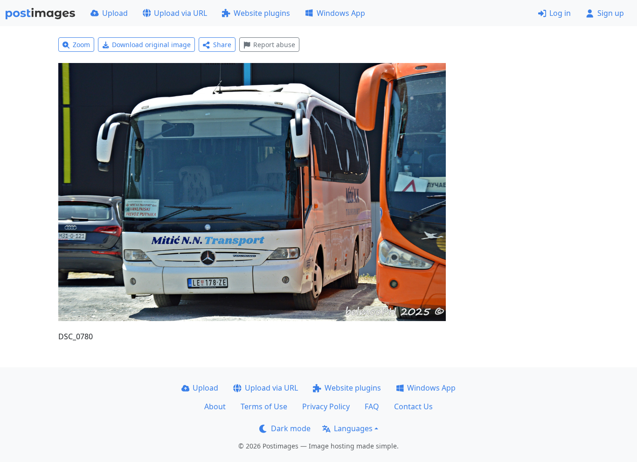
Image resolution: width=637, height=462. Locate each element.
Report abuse (274, 44)
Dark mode (291, 428)
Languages (353, 428)
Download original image (151, 44)
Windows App (341, 13)
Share (222, 44)
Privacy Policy (326, 406)
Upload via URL (180, 13)
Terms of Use (264, 406)
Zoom (81, 44)
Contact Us (413, 406)
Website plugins (262, 13)
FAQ (372, 406)
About (215, 406)
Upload (115, 13)
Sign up (610, 13)
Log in (560, 13)
